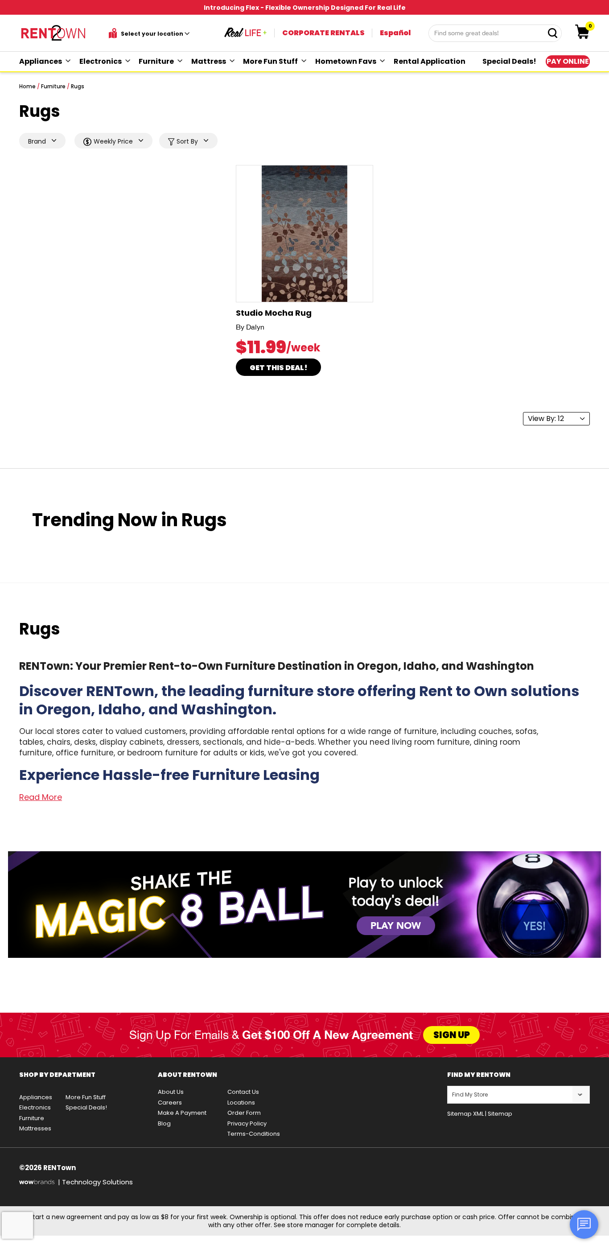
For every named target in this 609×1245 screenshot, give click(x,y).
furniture (156, 61)
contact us (243, 1092)
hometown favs (345, 61)
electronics (100, 61)
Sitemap (500, 1113)
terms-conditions (253, 1134)
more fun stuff (270, 61)
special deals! (509, 61)
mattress (208, 61)
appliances (40, 61)
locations (241, 1102)
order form (244, 1113)
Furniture (53, 86)
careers (170, 1102)
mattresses (35, 1128)
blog (164, 1123)
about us (171, 1092)
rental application (429, 61)
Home (27, 86)
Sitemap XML (465, 1113)
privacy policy (247, 1123)
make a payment (182, 1113)
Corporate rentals (323, 33)
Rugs (77, 86)
